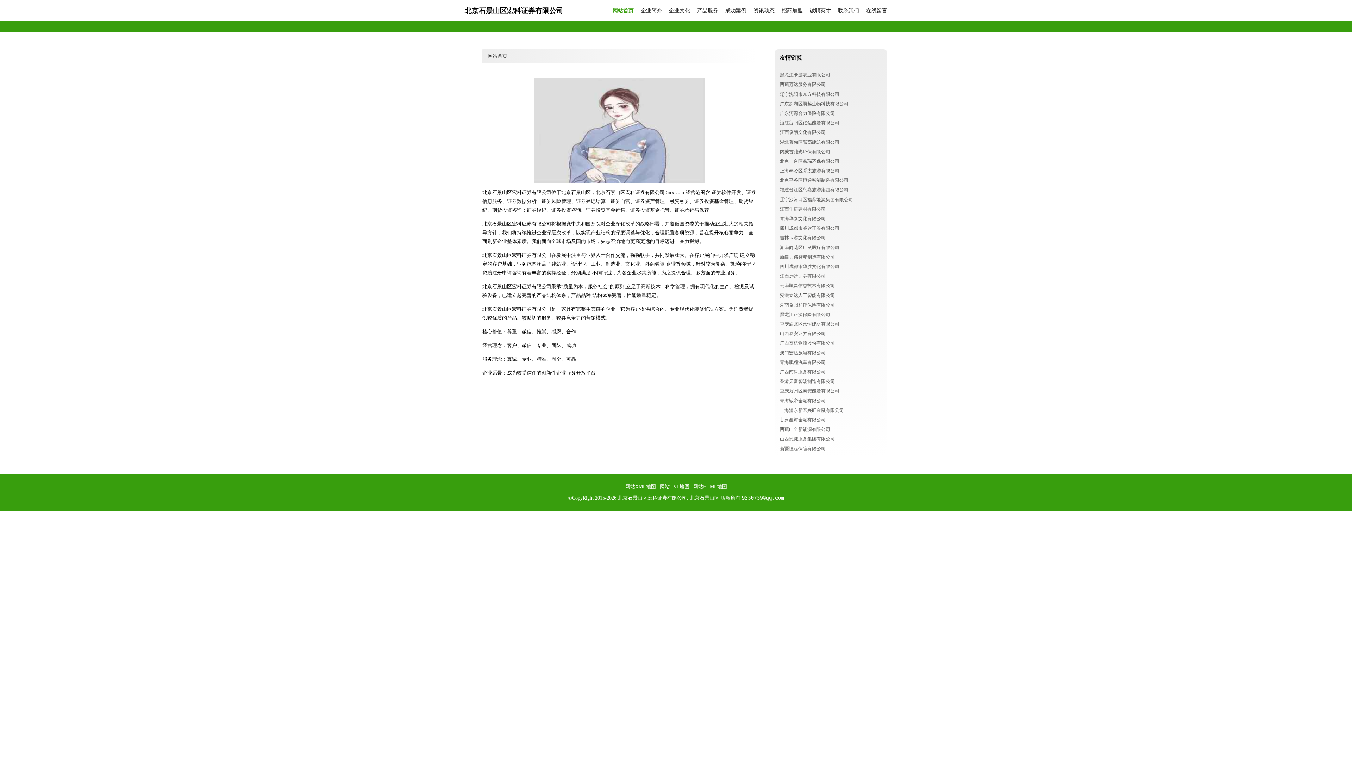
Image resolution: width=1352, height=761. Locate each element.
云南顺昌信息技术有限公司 (807, 285)
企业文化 (679, 10)
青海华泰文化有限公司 (803, 218)
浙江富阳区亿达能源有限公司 (809, 122)
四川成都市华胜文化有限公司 (809, 266)
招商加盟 (792, 10)
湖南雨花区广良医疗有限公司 (809, 247)
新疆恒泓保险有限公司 (803, 448)
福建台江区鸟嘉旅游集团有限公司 (814, 189)
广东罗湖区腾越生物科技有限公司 (814, 103)
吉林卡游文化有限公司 (803, 237)
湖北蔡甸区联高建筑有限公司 (809, 142)
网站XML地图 (640, 486)
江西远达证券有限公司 (803, 276)
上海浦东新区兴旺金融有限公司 (812, 410)
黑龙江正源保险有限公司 (805, 314)
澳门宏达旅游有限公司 (803, 352)
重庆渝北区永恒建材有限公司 (809, 324)
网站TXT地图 (674, 486)
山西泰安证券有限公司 (803, 333)
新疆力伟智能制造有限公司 (807, 257)
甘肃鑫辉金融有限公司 (803, 419)
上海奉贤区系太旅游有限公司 (809, 170)
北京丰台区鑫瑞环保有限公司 (809, 161)
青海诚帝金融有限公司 (803, 400)
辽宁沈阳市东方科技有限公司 (809, 94)
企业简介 (651, 10)
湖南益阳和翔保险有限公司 (807, 305)
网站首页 (623, 10)
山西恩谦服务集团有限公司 (807, 438)
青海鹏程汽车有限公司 (803, 362)
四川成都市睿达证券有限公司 (809, 228)
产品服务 (707, 10)
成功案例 (735, 10)
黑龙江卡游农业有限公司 (805, 75)
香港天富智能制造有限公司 (807, 381)
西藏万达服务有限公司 (803, 84)
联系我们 (848, 10)
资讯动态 (764, 10)
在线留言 (876, 10)
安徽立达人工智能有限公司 (807, 295)
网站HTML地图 (710, 486)
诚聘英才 (820, 10)
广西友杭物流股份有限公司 (807, 343)
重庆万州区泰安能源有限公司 (809, 391)
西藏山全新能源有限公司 (805, 429)
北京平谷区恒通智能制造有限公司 (814, 180)
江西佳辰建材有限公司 (803, 209)
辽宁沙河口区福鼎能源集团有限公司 (816, 199)
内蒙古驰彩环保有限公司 (805, 151)
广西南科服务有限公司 (803, 372)
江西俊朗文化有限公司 (803, 132)
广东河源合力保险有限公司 (807, 113)
